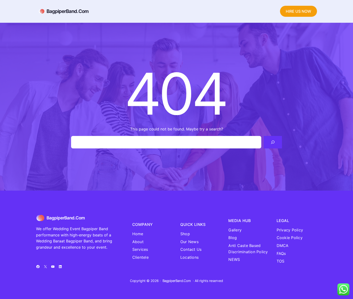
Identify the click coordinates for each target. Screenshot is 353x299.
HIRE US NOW (298, 11)
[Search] (273, 142)
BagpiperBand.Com (68, 11)
